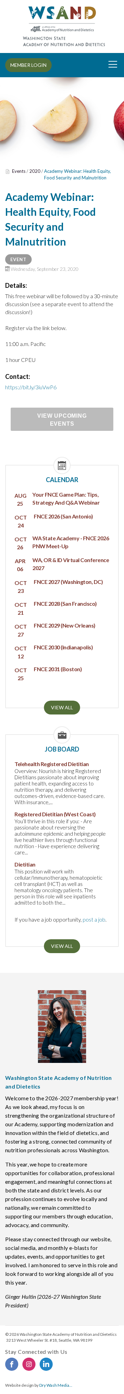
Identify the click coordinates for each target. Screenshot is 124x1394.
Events (18, 171)
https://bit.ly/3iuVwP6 (30, 387)
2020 (34, 171)
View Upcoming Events (61, 420)
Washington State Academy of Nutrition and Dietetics (68, 1334)
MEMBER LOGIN (28, 65)
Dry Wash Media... (55, 1385)
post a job (94, 919)
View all (62, 707)
